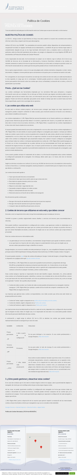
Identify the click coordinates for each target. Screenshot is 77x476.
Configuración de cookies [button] (62, 473)
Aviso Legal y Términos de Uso (65, 468)
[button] (73, 8)
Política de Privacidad (65, 467)
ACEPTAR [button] (72, 473)
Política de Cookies (65, 469)
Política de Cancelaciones (65, 470)
